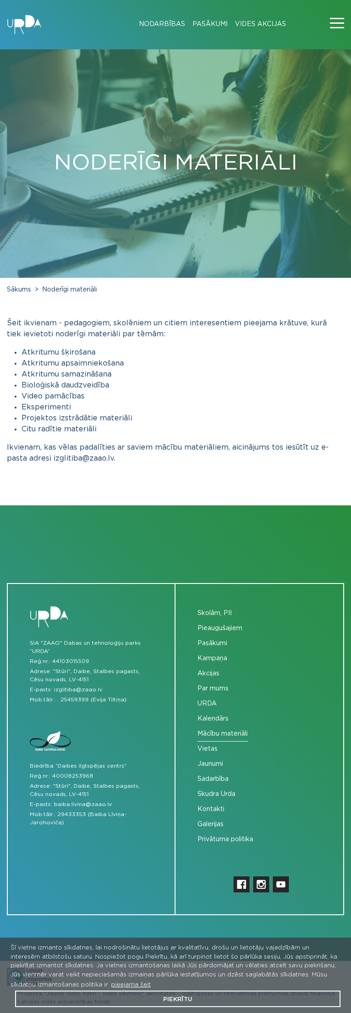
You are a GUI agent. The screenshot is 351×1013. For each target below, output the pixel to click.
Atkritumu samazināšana (66, 374)
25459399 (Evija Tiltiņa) (93, 699)
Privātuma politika (225, 839)
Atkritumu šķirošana (58, 352)
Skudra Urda (216, 794)
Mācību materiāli (222, 734)
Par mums (213, 688)
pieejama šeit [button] (131, 985)
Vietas (207, 749)
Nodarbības (162, 24)
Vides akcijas (260, 24)
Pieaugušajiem (219, 628)
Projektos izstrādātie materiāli (76, 418)
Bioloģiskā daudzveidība (65, 385)
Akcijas (208, 673)
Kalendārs (213, 719)
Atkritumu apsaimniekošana (72, 363)
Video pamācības (54, 396)
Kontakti (210, 809)
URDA (207, 703)
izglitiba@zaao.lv (78, 689)
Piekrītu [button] (177, 999)
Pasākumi (210, 24)
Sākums (19, 289)
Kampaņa (212, 658)
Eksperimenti (46, 407)
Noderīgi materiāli (69, 289)
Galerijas (210, 824)
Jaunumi (210, 764)
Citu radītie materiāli (58, 429)
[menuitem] (158, 24)
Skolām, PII (214, 613)
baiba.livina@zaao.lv (83, 804)
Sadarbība (213, 779)
